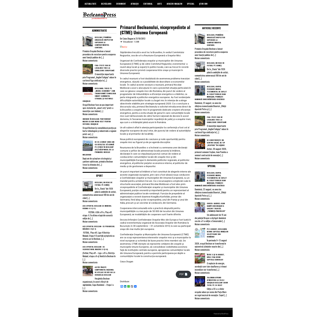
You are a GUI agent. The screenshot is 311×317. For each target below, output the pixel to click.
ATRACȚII (135, 3)
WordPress (224, 313)
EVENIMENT (121, 3)
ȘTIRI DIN (203, 3)
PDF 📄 (183, 274)
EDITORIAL (148, 3)
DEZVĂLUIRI (106, 3)
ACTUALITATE (90, 3)
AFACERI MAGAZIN (174, 3)
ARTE (159, 3)
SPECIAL (190, 3)
